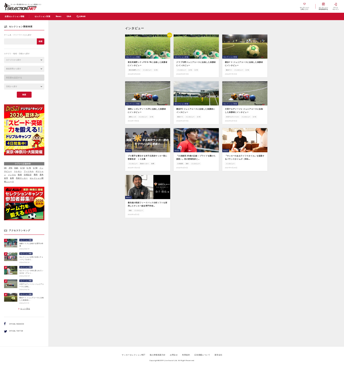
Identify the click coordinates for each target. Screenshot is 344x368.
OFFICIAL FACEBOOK (16, 324)
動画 (20, 175)
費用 (36, 175)
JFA (10, 168)
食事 (12, 178)
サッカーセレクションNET (133, 355)
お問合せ (174, 355)
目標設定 (28, 175)
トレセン (18, 171)
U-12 (22, 168)
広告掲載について (202, 355)
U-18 (35, 168)
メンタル (12, 175)
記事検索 (82, 16)
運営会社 (218, 355)
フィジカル (29, 171)
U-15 (29, 168)
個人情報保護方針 (158, 355)
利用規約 (186, 355)
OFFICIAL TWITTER (16, 331)
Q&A (16, 168)
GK (5, 168)
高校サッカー (22, 178)
